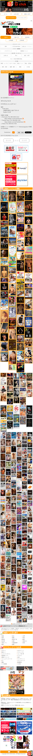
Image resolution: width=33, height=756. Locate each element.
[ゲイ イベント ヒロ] (24, 603)
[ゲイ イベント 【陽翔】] (3, 544)
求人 (16, 55)
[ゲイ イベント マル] (13, 596)
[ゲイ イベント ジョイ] (29, 450)
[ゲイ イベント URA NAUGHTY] (19, 518)
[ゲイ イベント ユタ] (29, 514)
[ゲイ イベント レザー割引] (4, 295)
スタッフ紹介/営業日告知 (16, 59)
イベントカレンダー (22, 17)
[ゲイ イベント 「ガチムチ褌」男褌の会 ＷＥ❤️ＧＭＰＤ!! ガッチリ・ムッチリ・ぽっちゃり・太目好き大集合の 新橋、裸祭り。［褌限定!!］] (8, 485)
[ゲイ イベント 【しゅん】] (13, 537)
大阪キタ (25, 641)
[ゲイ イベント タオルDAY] (24, 445)
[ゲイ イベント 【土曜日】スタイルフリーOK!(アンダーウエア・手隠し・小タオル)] (29, 583)
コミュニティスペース (7, 659)
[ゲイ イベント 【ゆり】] (3, 515)
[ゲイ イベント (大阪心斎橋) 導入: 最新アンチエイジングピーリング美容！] (28, 293)
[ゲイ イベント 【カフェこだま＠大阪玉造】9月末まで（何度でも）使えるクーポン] (4, 304)
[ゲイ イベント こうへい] (3, 594)
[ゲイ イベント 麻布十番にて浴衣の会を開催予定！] (13, 553)
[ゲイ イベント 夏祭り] (19, 534)
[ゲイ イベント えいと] (24, 433)
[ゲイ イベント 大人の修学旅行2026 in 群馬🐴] (23, 410)
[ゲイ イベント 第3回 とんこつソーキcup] (3, 427)
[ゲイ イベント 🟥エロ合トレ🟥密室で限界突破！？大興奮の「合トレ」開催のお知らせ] (4, 243)
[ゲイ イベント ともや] (29, 589)
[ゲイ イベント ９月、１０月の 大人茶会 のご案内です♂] (13, 499)
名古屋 (3, 641)
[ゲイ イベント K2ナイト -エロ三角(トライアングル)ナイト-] (24, 500)
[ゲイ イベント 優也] (29, 557)
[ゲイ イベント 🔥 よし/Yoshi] (24, 438)
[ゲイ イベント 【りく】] (8, 493)
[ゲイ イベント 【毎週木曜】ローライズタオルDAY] (24, 538)
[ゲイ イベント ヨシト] (29, 439)
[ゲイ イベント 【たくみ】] (3, 601)
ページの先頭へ (23, 751)
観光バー (4, 652)
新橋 (13, 637)
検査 (20, 66)
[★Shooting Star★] (16, 74)
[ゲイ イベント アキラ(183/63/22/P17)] (29, 471)
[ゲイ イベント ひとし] (13, 527)
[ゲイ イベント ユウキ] (4, 316)
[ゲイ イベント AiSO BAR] (29, 551)
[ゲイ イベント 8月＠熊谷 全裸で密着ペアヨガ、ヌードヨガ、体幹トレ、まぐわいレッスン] (12, 241)
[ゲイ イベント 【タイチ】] (8, 522)
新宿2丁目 (14, 639)
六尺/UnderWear (16, 46)
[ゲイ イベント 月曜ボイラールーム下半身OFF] (29, 393)
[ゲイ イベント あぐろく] (20, 235)
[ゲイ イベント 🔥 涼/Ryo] (3, 374)
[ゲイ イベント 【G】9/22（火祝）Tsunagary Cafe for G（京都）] (24, 449)
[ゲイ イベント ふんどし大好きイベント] (20, 346)
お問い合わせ (13, 751)
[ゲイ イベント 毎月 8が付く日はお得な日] (24, 487)
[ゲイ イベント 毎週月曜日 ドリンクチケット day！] (3, 381)
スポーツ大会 (12, 63)
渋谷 (24, 637)
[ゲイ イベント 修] (29, 444)
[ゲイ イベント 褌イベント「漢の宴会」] (12, 301)
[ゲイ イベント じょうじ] (3, 573)
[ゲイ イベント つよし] (20, 308)
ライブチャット (21, 659)
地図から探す (27, 14)
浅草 (3, 637)
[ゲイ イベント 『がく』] (13, 506)
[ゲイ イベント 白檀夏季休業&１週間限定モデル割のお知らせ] (20, 245)
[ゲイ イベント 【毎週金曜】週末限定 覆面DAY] (24, 474)
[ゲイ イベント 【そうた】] (19, 548)
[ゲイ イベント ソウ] (29, 600)
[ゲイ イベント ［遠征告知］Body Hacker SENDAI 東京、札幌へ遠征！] (28, 230)
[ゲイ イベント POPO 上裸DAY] (12, 261)
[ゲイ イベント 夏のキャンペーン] (12, 207)
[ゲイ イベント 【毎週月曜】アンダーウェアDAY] (10, 374)
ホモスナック (20, 650)
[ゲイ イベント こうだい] (13, 546)
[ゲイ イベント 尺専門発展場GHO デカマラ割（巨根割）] (24, 543)
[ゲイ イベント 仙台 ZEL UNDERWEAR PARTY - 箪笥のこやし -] (8, 595)
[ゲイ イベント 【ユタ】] (3, 558)
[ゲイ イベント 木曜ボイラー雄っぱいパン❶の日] (19, 435)
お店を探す (16, 14)
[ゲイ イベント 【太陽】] (13, 442)
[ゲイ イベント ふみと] (19, 474)
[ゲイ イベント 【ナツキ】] (19, 600)
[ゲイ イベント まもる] (8, 500)
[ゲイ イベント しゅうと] (19, 585)
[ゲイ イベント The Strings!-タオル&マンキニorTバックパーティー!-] (19, 621)
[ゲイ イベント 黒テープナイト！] (24, 609)
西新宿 (3, 639)
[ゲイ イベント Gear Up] (19, 460)
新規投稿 (27, 37)
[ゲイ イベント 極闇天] (13, 449)
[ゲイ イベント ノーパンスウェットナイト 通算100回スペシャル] (24, 614)
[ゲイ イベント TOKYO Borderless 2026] (20, 206)
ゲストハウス (20, 652)
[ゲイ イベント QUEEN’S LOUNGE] (29, 492)
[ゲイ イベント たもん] (3, 464)
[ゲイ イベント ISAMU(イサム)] (28, 220)
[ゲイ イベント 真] (4, 253)
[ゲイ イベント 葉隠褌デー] (20, 275)
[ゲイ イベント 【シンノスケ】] (3, 507)
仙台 (13, 636)
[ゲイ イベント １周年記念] (4, 327)
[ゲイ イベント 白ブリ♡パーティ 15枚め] (12, 278)
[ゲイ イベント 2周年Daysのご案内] (28, 332)
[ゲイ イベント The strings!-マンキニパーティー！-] (24, 511)
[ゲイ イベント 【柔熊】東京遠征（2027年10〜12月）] (29, 606)
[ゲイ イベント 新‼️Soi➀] (19, 497)
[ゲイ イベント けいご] (3, 551)
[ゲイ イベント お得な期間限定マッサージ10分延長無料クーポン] (28, 351)
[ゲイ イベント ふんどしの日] (12, 344)
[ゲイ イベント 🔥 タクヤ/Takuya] (24, 528)
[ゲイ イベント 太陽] (8, 478)
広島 (24, 642)
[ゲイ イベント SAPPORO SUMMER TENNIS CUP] (4, 231)
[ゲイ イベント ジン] (29, 567)
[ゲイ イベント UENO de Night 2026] (8, 435)
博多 (3, 644)
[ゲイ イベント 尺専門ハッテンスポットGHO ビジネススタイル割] (24, 576)
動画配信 (19, 662)
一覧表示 (6, 37)
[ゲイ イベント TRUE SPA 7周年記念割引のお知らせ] (12, 231)
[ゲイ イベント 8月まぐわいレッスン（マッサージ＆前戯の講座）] (20, 293)
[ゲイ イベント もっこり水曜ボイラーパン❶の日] (13, 611)
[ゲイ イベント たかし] (13, 590)
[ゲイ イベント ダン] (3, 471)
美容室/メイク (5, 655)
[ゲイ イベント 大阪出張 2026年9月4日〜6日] (29, 546)
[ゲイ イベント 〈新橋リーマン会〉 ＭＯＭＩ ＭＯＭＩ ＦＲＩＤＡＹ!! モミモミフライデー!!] (8, 515)
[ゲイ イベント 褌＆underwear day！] (28, 278)
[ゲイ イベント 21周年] (3, 409)
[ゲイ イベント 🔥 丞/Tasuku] (24, 535)
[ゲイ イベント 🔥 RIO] (8, 559)
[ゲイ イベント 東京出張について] (24, 516)
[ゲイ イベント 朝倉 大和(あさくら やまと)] (29, 530)
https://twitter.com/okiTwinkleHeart (13, 122)
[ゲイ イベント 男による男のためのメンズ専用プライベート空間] (28, 322)
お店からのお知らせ (11, 17)
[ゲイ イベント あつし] (23, 383)
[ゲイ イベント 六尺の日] (24, 471)
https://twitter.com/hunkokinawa (13, 118)
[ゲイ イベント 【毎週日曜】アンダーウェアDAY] (4, 280)
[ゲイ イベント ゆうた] (3, 530)
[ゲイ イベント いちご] (3, 442)
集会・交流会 (28, 63)
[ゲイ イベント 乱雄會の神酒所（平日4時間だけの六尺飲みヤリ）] (3, 537)
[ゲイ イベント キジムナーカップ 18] (16, 418)
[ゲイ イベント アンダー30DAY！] (8, 450)
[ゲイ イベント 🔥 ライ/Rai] (24, 464)
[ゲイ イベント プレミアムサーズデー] (29, 616)
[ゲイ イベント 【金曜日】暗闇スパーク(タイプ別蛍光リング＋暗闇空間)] (24, 592)
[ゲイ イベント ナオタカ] (29, 562)
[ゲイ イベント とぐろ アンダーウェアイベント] (19, 467)
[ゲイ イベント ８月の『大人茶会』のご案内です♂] (29, 376)
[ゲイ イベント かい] (8, 603)
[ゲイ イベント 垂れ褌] (8, 465)
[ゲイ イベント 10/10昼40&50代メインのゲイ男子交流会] (13, 462)
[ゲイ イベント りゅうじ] (13, 568)
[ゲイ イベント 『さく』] (3, 608)
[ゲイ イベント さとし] (19, 570)
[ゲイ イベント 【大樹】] (23, 400)
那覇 (13, 644)
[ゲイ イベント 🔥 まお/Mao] (13, 560)
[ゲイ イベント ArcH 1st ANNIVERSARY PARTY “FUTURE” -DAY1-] (13, 484)
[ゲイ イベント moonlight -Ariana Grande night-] (3, 485)
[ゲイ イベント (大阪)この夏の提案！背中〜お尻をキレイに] (4, 356)
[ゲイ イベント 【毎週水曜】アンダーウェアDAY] (24, 508)
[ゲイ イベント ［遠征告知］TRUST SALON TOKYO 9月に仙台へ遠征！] (19, 592)
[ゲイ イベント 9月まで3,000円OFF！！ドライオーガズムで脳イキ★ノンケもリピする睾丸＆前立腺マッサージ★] (24, 460)
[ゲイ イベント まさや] (28, 304)
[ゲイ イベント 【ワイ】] (3, 492)
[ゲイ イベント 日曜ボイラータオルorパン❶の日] (28, 342)
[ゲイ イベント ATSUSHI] (10, 395)
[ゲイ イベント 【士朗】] (8, 457)
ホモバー (4, 650)
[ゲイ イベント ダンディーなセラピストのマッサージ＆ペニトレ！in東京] (16, 375)
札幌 (3, 636)
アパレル (19, 655)
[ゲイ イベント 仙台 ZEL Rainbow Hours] (3, 580)
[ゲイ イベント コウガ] (19, 443)
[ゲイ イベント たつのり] (10, 381)
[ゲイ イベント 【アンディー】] (24, 478)
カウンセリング (21, 660)
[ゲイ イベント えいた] (8, 529)
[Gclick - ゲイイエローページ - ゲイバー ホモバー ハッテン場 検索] (16, 3)
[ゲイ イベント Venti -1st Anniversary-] (8, 552)
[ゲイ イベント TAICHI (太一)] (10, 401)
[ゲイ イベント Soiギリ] (29, 385)
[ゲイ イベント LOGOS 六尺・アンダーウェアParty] (28, 206)
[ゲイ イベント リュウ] (4, 271)
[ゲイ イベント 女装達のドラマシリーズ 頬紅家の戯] (13, 582)
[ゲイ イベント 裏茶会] (3, 478)
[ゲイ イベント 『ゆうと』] (16, 383)
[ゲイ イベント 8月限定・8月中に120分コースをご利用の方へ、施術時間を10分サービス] (12, 250)
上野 (24, 636)
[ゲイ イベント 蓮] (16, 400)
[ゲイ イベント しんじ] (12, 196)
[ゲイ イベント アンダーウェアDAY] (24, 467)
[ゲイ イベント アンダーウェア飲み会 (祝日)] (28, 313)
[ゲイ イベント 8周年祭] (10, 408)
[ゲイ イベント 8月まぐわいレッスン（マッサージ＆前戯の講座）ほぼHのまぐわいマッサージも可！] (12, 270)
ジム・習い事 (20, 653)
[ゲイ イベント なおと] (3, 389)
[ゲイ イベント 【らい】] (13, 513)
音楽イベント (20, 63)
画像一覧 (16, 37)
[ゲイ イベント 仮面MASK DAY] (29, 434)
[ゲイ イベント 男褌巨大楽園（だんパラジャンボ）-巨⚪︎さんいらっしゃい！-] (4, 196)
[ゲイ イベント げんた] (8, 442)
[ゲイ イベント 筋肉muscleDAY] (16, 392)
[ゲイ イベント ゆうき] (8, 588)
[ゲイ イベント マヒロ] (24, 619)
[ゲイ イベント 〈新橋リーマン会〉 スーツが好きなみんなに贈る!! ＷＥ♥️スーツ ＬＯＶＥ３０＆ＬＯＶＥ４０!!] (3, 523)
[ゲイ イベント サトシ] (24, 565)
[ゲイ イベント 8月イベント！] (28, 214)
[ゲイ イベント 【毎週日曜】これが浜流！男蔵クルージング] (4, 223)
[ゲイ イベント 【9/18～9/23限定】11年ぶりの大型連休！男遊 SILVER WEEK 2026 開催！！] (29, 481)
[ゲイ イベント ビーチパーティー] (10, 416)
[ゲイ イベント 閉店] (29, 422)
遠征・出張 (26, 55)
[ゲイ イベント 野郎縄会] (3, 565)
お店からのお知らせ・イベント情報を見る (22, 623)
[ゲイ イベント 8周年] (16, 409)
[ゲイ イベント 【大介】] (24, 483)
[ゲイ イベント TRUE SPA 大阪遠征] (12, 367)
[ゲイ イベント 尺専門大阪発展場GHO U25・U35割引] (23, 375)
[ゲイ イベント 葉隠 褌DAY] (29, 573)
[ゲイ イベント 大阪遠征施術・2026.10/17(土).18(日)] (29, 525)
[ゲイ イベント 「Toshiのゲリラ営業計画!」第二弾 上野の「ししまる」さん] (19, 503)
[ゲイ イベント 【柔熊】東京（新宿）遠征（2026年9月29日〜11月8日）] (29, 535)
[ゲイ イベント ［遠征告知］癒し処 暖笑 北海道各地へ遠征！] (12, 289)
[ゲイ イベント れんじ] (13, 604)
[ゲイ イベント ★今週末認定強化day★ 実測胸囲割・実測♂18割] (12, 323)
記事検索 (22, 40)
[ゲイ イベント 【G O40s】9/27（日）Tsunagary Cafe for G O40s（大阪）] (24, 493)
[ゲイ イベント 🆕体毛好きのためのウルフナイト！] (24, 548)
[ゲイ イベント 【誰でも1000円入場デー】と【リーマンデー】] (24, 504)
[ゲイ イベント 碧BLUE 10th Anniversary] (4, 207)
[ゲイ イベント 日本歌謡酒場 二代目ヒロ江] (8, 566)
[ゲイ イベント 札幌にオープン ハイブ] (3, 418)
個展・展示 (12, 66)
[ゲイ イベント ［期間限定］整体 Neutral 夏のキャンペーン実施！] (20, 320)
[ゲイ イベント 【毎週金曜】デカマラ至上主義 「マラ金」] (19, 617)
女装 (18, 657)
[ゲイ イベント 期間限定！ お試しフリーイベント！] (28, 256)
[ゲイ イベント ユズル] (3, 435)
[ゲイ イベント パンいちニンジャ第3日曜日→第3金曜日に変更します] (19, 490)
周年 (6, 46)
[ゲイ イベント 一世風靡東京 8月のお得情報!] (4, 346)
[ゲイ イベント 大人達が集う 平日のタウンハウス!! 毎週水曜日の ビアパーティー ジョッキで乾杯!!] (19, 555)
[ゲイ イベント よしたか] (13, 575)
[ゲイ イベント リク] (12, 357)
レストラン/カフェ (6, 653)
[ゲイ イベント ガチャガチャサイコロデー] (20, 227)
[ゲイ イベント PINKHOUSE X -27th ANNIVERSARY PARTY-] (19, 510)
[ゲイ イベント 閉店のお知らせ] (23, 392)
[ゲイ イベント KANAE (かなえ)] (20, 330)
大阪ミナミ (4, 642)
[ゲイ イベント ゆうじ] (3, 449)
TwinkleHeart (7, 132)
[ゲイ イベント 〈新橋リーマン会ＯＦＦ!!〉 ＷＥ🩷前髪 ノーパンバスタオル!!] (20, 218)
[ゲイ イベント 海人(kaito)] (19, 452)
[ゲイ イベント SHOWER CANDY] (24, 587)
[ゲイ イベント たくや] (29, 466)
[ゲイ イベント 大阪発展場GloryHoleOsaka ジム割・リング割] (29, 540)
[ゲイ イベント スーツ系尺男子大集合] (24, 520)
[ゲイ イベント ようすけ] (24, 452)
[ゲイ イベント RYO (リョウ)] (4, 337)
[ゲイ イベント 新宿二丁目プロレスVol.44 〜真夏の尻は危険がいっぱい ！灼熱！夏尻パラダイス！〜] (24, 497)
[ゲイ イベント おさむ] (8, 581)
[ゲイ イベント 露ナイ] (19, 613)
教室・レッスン (4, 63)
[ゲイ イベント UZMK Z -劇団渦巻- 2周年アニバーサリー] (3, 587)
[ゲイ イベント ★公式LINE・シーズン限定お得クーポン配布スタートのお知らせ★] (28, 250)
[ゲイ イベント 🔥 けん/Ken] (24, 524)
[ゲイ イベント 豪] (24, 598)
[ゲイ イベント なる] (24, 554)
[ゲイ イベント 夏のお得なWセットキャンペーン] (4, 261)
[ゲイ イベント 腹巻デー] (12, 312)
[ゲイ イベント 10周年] (23, 420)
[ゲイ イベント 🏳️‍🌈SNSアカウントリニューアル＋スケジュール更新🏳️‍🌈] (20, 255)
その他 (28, 66)
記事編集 (11, 40)
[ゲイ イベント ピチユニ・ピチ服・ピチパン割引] (13, 470)
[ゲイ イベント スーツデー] (13, 435)
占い (3, 660)
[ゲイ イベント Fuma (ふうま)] (4, 286)
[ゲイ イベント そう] (8, 544)
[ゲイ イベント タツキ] (24, 441)
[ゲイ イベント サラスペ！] (8, 472)
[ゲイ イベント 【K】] (12, 334)
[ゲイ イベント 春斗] (13, 491)
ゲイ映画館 (4, 664)
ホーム (5, 14)
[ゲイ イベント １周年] (10, 425)
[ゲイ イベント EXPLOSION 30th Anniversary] (13, 520)
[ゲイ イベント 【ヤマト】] (29, 455)
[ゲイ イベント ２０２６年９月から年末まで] (24, 490)
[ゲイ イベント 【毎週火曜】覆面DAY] (24, 531)
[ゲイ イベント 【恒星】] (3, 615)
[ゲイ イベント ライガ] (3, 397)
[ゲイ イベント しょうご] (13, 455)
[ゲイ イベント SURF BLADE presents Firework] (29, 487)
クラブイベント (8, 51)
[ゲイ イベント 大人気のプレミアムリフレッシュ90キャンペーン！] (28, 285)
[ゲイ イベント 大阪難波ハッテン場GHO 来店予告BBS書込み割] (24, 571)
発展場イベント (24, 51)
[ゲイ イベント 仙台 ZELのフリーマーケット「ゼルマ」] (8, 617)
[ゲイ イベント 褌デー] (8, 507)
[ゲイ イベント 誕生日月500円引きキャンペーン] (8, 574)
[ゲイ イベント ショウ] (29, 508)
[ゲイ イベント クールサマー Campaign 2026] (20, 356)
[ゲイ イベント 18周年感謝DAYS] (16, 425)
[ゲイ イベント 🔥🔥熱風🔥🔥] (28, 241)
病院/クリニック (5, 657)
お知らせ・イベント (27, 46)
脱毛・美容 (4, 66)
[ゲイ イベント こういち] (3, 456)
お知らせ (6, 55)
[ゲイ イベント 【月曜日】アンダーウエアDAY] (10, 389)
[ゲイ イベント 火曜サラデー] (19, 541)
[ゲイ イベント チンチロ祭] (3, 500)
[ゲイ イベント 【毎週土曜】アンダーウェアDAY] (19, 609)
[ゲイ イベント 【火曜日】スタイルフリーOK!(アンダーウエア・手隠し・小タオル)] (29, 595)
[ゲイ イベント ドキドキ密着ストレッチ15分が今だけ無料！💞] (28, 195)
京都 (13, 641)
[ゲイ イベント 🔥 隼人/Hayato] (19, 563)
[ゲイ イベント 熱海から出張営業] (19, 578)
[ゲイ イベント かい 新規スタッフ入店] (28, 265)
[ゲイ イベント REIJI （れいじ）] (4, 216)
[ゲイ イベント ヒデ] (8, 536)
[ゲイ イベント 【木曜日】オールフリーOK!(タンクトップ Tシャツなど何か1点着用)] (29, 497)
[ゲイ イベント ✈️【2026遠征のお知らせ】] (19, 482)
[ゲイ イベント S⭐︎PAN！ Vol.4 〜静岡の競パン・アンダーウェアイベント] (13, 477)
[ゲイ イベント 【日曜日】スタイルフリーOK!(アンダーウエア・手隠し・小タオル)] (20, 338)
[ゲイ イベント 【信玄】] (20, 195)
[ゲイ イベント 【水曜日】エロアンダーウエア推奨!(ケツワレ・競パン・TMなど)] (24, 560)
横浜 (24, 639)
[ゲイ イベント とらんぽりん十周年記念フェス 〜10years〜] (20, 284)
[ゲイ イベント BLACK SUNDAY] (12, 219)
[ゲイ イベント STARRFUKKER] (8, 610)
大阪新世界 (14, 642)
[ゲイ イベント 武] (29, 519)
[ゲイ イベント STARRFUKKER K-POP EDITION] (19, 527)
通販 (3, 662)
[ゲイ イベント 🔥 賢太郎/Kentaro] (19, 605)
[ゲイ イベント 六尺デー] (20, 265)
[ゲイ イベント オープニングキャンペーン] (20, 299)
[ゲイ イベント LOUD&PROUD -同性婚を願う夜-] (20, 367)
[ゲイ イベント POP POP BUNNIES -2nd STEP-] (29, 503)
